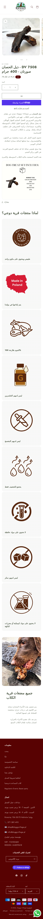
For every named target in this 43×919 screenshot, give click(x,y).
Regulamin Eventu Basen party (16, 788)
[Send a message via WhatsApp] (37, 913)
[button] (4, 7)
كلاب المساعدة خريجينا (13, 783)
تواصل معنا (9, 772)
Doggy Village (22, 908)
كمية (3, 82)
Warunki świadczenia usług (17, 914)
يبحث (6, 751)
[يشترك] (34, 859)
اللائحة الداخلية (10, 767)
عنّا (6, 756)
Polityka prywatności (16, 911)
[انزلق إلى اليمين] (26, 59)
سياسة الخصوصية (11, 762)
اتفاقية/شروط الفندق (12, 778)
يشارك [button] (6, 202)
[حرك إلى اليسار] (16, 59)
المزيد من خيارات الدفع (21, 108)
